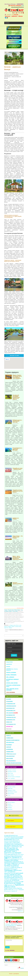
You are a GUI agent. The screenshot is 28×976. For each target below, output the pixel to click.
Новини (8, 860)
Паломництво (7, 867)
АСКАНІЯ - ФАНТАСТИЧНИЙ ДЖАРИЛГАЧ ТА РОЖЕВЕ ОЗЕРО (12, 841)
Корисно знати (13, 625)
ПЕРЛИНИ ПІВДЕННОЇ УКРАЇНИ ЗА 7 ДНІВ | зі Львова (13, 630)
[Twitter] (21, 12)
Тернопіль (10, 885)
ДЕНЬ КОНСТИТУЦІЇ (10, 756)
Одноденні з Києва (11, 790)
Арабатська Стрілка (16, 519)
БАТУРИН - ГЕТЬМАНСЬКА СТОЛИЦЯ (13, 843)
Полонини (8, 869)
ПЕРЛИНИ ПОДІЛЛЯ (11, 866)
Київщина (10, 807)
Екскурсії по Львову (12, 769)
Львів (21, 858)
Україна (10, 627)
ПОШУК (14, 655)
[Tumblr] (19, 12)
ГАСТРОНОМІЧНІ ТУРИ (11, 724)
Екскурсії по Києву (11, 786)
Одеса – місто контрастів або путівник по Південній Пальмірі (18, 558)
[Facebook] (18, 12)
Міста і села (18, 625)
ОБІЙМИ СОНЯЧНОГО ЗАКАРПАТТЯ (13, 861)
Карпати (9, 804)
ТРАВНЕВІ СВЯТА (9, 751)
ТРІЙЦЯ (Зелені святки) (11, 753)
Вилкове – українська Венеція (18, 583)
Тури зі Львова (11, 775)
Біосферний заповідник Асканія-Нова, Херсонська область (16, 397)
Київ (10, 859)
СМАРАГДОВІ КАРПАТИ (14, 877)
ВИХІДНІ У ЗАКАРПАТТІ (13, 847)
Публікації (10, 870)
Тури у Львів (10, 773)
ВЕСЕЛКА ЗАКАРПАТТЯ (13, 845)
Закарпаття (10, 805)
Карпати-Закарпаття (12, 858)
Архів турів (8, 728)
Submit (7, 947)
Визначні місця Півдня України (14, 609)
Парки (13, 867)
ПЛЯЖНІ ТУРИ (9, 721)
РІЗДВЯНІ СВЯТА (9, 737)
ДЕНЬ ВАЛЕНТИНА (10, 742)
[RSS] (13, 12)
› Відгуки (20, 16)
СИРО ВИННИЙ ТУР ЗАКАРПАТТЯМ (13, 876)
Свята (8, 880)
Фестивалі (9, 889)
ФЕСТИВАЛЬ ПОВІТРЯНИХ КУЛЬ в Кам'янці (13, 888)
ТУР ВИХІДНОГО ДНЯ (10, 703)
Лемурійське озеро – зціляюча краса (17, 469)
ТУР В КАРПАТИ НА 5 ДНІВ (13, 883)
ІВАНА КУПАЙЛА (9, 758)
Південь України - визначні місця (14, 626)
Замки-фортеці (12, 854)
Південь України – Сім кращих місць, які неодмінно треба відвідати (17, 377)
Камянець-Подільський (11, 855)
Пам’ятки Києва (11, 793)
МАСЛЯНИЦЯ (9, 744)
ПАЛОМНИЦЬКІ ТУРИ (10, 719)
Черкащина (10, 809)
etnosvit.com (20, 911)
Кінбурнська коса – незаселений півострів (17, 421)
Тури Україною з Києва (12, 791)
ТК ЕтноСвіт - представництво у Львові (13, 924)
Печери (19, 867)
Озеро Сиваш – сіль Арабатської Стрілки (18, 537)
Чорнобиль (14, 891)
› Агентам (15, 14)
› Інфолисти (14, 16)
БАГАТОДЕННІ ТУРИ (10, 708)
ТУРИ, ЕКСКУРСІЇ (12, 712)
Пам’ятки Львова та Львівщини (14, 776)
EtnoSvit (22, 968)
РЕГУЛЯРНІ (8, 699)
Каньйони (20, 855)
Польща (14, 868)
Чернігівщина (8, 891)
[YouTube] (16, 12)
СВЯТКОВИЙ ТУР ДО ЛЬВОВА (13, 874)
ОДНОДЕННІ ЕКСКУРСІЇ (11, 705)
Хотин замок (15, 889)
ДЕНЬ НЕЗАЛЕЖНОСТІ (11, 760)
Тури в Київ (10, 788)
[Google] (14, 12)
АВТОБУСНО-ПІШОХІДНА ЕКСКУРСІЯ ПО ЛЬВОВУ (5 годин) (14, 837)
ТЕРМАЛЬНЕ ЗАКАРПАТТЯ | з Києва (12, 881)
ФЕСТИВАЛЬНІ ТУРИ (10, 715)
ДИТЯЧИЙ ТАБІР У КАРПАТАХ (10, 852)
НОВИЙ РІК (8, 735)
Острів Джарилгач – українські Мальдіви (18, 449)
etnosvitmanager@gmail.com (10, 925)
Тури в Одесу (15, 611)
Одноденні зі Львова (12, 771)
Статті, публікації (11, 778)
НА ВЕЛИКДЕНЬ (9, 749)
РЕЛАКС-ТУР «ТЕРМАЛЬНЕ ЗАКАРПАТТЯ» (13, 872)
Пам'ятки (6, 626)
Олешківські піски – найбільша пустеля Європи (18, 491)
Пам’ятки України (11, 802)
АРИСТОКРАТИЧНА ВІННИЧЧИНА (13, 839)
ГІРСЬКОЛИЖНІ (9, 701)
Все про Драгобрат (11, 848)
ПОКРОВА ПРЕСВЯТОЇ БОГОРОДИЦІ (13, 762)
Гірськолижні (11, 850)
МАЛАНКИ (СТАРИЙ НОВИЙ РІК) (12, 740)
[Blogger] (23, 12)
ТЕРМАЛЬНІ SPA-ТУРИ (11, 717)
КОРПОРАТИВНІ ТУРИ (10, 710)
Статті (9, 795)
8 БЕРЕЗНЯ (8, 747)
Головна (5, 609)
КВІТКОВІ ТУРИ (9, 726)
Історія (7, 835)
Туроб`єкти (6, 627)
